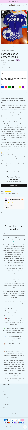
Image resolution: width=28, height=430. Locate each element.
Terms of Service (7, 397)
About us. (5, 394)
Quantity (3, 64)
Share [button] (4, 212)
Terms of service (23, 426)
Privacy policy (16, 426)
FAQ (4, 391)
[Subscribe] (23, 234)
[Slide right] (17, 46)
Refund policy (6, 404)
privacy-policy (6, 401)
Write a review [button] (14, 185)
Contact (5, 388)
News (4, 407)
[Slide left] (10, 46)
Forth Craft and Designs (13, 425)
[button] (1, 5)
